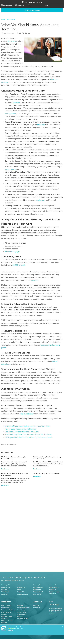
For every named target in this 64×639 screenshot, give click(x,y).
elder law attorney (27, 414)
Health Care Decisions (8, 610)
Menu (46, 5)
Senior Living (21, 610)
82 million (16, 102)
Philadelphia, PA (54, 587)
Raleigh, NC (4, 594)
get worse (41, 125)
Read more (4, 469)
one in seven (12, 41)
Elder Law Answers (32, 2)
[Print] (26, 33)
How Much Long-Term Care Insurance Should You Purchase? (28, 434)
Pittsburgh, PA (5, 585)
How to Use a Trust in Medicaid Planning (20, 429)
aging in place (10, 169)
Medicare (20, 605)
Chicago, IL (20, 585)
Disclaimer (36, 605)
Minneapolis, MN (38, 592)
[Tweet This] (20, 34)
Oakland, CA (53, 585)
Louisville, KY (37, 589)
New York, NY (37, 594)
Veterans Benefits (22, 618)
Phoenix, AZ (53, 589)
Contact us (36, 607)
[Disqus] (32, 507)
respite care (40, 200)
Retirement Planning (23, 607)
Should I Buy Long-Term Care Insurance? (46, 473)
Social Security (21, 612)
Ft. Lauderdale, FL (22, 594)
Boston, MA (4, 589)
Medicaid (34, 280)
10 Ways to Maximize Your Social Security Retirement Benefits (29, 437)
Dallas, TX (20, 589)
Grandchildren (5, 607)
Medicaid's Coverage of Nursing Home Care (22, 432)
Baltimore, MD (5, 587)
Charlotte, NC (5, 592)
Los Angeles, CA (38, 587)
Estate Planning (6, 605)
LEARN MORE (11, 19)
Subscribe (11, 628)
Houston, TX (37, 585)
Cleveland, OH (21, 587)
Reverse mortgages (12, 251)
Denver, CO (20, 592)
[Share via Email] (29, 33)
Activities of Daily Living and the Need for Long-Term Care (27, 426)
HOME (3, 19)
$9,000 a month (18, 265)
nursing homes (10, 113)
